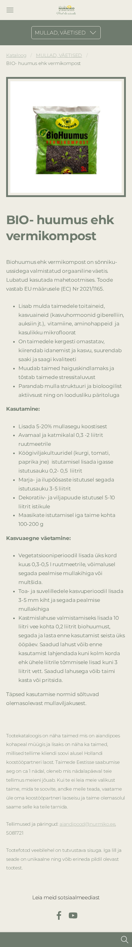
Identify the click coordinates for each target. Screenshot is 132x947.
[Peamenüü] (10, 10)
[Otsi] (124, 939)
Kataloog (16, 55)
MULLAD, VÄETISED (59, 55)
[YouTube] (73, 915)
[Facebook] (58, 915)
